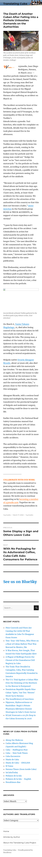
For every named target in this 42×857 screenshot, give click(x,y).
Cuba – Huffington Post (17, 750)
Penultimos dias (13, 782)
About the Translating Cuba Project (19, 843)
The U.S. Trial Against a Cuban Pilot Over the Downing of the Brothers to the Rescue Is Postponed (22, 682)
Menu (34, 4)
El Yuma (9, 766)
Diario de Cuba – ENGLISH (18, 763)
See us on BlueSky (20, 581)
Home (6, 831)
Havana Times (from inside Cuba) (21, 769)
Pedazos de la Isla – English (18, 779)
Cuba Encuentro (13, 756)
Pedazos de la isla (14, 776)
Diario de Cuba (12, 759)
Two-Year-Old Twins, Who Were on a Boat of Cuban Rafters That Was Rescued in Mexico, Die (22, 644)
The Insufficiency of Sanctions (20, 699)
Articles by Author (11, 837)
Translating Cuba (15, 3)
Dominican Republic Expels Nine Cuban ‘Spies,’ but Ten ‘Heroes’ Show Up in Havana (21, 692)
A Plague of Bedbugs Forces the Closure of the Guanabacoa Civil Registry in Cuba (20, 660)
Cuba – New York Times (17, 753)
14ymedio (7, 515)
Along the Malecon (14, 740)
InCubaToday (12, 772)
